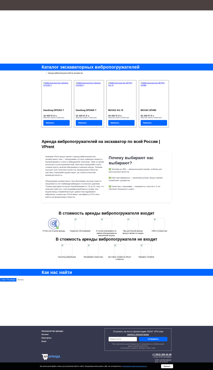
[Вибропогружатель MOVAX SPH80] (154, 94)
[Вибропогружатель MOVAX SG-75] (121, 94)
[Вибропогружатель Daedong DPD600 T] (89, 94)
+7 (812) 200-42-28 (161, 354)
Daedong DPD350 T (53, 110)
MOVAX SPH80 (148, 110)
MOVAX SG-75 (115, 110)
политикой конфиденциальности (135, 366)
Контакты (46, 338)
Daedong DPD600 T (86, 110)
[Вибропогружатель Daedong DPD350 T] (56, 94)
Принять (167, 366)
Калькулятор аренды (52, 331)
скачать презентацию (138, 334)
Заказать (50, 123)
